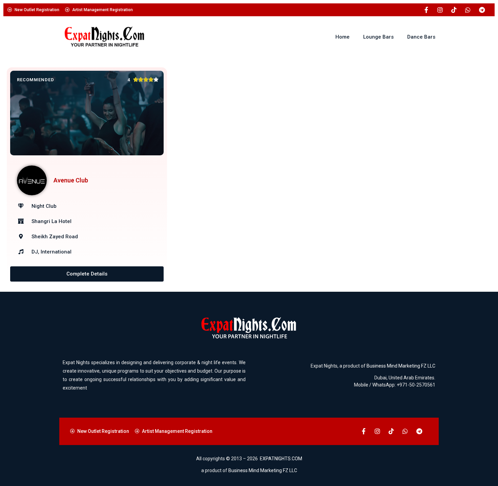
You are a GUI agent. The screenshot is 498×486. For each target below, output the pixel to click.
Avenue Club (71, 180)
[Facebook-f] (426, 10)
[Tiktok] (454, 10)
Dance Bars (421, 37)
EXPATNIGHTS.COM (281, 458)
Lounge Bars (378, 37)
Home (342, 37)
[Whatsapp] (468, 10)
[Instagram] (440, 10)
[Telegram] (482, 10)
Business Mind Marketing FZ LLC (401, 366)
